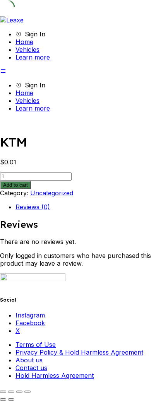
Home (24, 42)
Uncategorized (51, 193)
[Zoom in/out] (3, 392)
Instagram (30, 315)
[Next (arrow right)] (11, 399)
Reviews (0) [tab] (32, 207)
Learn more (32, 57)
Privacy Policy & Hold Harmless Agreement (79, 352)
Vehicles (27, 49)
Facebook (30, 323)
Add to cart (15, 185)
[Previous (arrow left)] (3, 399)
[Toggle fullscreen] (11, 392)
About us (29, 360)
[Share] (19, 392)
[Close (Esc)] (27, 392)
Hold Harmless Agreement (54, 375)
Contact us (31, 368)
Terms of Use (35, 344)
